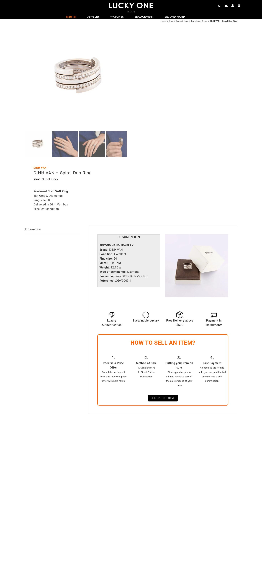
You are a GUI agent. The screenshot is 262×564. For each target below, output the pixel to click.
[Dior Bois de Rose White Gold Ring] (71, 433)
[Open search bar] (219, 5)
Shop (171, 21)
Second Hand (182, 21)
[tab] (128, 237)
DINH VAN (40, 167)
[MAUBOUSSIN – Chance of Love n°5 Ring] (177, 544)
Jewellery (195, 21)
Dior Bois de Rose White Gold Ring (78, 529)
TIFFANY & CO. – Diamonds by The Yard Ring (184, 529)
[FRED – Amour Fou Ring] (71, 544)
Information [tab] (33, 229)
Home (163, 21)
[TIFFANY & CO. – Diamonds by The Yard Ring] (177, 433)
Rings (205, 21)
